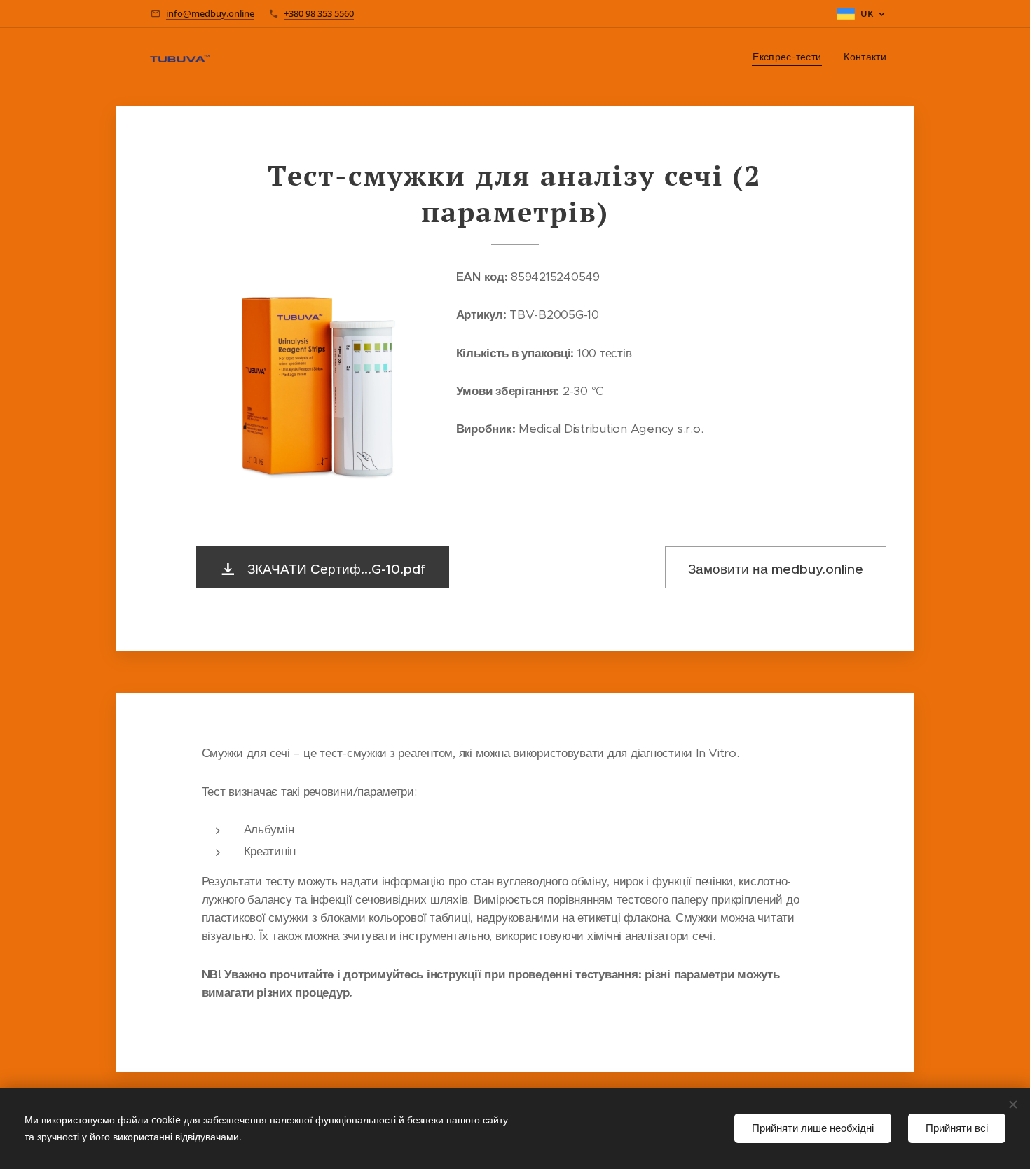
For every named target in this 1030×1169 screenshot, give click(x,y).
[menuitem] (790, 56)
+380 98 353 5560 (319, 13)
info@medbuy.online (210, 13)
